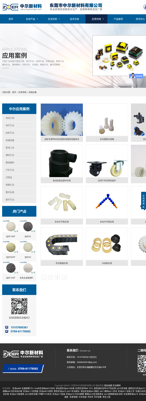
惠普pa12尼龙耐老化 (94, 393)
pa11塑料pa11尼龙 (108, 391)
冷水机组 (83, 396)
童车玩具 (10, 192)
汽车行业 (10, 169)
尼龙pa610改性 (46, 391)
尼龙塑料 (117, 385)
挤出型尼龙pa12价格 (65, 388)
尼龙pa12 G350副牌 (75, 393)
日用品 (9, 177)
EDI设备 (98, 396)
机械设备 (33, 92)
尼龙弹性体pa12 (131, 393)
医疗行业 (10, 199)
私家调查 (74, 396)
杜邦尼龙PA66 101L (84, 388)
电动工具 (10, 117)
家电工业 (10, 147)
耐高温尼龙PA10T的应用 (105, 388)
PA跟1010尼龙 (45, 393)
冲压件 (90, 396)
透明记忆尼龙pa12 (136, 388)
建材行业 (10, 154)
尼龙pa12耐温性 (17, 393)
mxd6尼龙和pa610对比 (44, 388)
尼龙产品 (30, 19)
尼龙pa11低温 (58, 393)
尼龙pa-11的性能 (30, 391)
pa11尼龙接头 (73, 391)
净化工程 (106, 396)
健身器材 (10, 162)
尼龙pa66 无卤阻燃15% (23, 388)
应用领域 (96, 19)
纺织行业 (10, 132)
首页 (11, 19)
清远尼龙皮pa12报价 (90, 391)
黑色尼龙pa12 (60, 391)
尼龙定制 (52, 19)
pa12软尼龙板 (31, 393)
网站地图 (108, 385)
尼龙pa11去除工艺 (126, 391)
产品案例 (118, 19)
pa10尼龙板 (122, 388)
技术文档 (74, 19)
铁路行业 (10, 184)
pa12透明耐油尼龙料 (113, 393)
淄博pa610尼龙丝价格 (12, 391)
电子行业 (10, 125)
